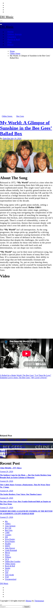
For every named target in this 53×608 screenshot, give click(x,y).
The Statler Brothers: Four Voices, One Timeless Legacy (21, 494)
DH (6, 537)
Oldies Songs (14, 34)
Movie (7, 553)
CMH (7, 533)
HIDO (7, 546)
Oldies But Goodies (12, 561)
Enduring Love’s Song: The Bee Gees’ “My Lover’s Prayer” (23, 378)
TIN (6, 573)
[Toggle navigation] (1, 24)
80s (6, 521)
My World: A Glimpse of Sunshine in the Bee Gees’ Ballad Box (26, 128)
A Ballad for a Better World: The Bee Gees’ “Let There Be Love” (25, 375)
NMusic (8, 557)
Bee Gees (20, 116)
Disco (10, 44)
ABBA (8, 524)
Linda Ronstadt (11, 550)
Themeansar (39, 601)
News (7, 555)
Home (10, 32)
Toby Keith (9, 575)
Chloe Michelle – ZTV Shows (11, 468)
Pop (9, 42)
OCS (7, 559)
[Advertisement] (26, 87)
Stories (7, 568)
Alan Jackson (10, 526)
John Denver (10, 548)
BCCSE (8, 528)
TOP (7, 577)
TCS (7, 570)
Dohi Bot (7, 138)
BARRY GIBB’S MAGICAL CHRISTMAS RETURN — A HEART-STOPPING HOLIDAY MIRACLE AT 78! (25, 454)
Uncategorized (10, 579)
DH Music (7, 17)
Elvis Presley (10, 539)
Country (11, 37)
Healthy (8, 544)
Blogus (28, 601)
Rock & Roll (13, 39)
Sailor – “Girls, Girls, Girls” (13, 440)
